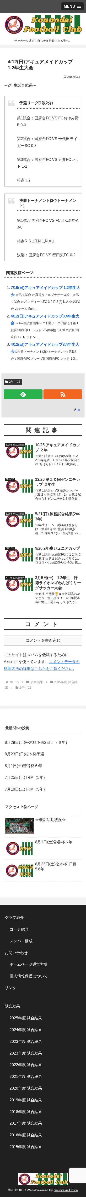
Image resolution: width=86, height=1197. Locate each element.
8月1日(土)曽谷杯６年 (23, 766)
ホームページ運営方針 (29, 964)
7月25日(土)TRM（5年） (26, 777)
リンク (10, 988)
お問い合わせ (16, 953)
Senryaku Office (66, 1190)
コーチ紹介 (19, 929)
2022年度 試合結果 (26, 1065)
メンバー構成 (21, 941)
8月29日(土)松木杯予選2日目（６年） (37, 742)
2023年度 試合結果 (26, 1041)
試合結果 (12, 1006)
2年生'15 (14, 381)
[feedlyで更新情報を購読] (23, 394)
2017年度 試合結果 (26, 1123)
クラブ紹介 (16, 917)
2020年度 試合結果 (26, 1088)
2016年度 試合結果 (26, 1135)
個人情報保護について (29, 976)
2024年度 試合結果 (26, 1030)
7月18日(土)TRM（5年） (26, 789)
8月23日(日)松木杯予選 (24, 754)
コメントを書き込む (43, 640)
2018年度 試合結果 (26, 1112)
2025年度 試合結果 (26, 1018)
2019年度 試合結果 (26, 1100)
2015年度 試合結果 (26, 1147)
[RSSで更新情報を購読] (62, 394)
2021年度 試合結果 (26, 1076)
